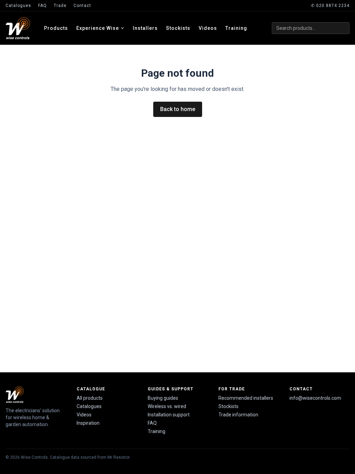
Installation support (169, 414)
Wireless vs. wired (167, 406)
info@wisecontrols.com (315, 398)
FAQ (42, 5)
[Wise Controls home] (18, 28)
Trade (60, 5)
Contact (82, 5)
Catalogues (18, 5)
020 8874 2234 (330, 5)
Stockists (178, 28)
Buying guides (163, 398)
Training (236, 28)
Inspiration (88, 423)
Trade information (238, 414)
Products (56, 28)
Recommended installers (245, 398)
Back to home (177, 109)
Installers (145, 28)
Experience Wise (97, 28)
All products (90, 398)
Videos (208, 28)
